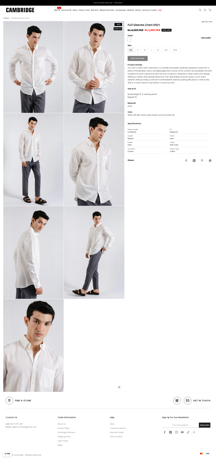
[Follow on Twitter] (170, 432)
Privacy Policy (64, 428)
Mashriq (130, 10)
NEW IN (57, 10)
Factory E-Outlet (149, 10)
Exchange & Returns (66, 432)
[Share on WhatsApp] (210, 161)
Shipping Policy (64, 436)
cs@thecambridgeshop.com (23, 427)
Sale (160, 10)
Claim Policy (63, 441)
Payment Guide (117, 432)
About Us (62, 424)
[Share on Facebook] (186, 161)
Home (6, 18)
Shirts (75, 10)
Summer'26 (66, 10)
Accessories (121, 10)
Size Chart (206, 38)
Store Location (116, 436)
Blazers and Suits (107, 10)
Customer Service (118, 428)
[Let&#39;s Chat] (194, 432)
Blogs (60, 445)
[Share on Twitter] (194, 161)
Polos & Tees (84, 10)
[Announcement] (108, 3)
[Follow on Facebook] (164, 432)
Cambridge (19, 455)
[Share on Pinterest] (202, 161)
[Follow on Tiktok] (188, 432)
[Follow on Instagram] (176, 432)
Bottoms (94, 10)
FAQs (112, 424)
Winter (138, 10)
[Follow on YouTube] (182, 432)
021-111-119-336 (16, 424)
